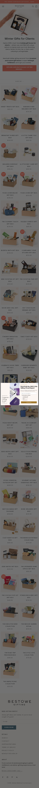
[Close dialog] (37, 383)
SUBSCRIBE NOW (28, 402)
